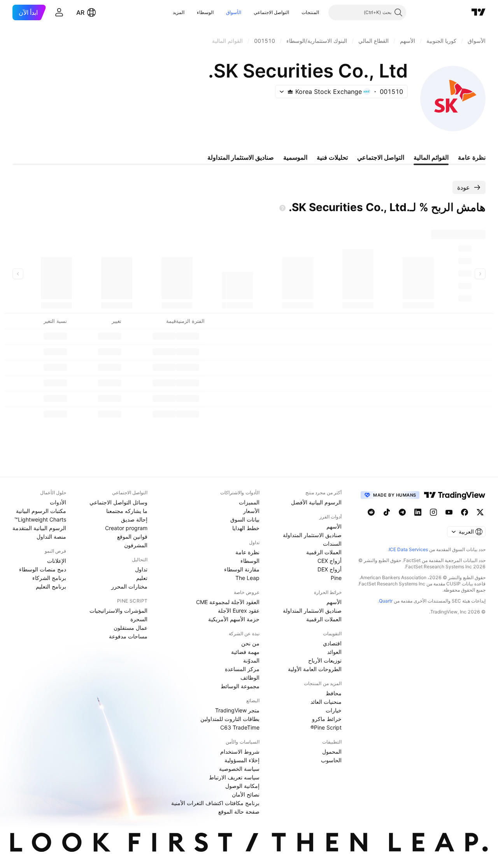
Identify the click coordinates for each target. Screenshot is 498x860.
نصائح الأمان (246, 794)
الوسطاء (205, 12)
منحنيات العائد (326, 701)
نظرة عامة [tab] (472, 157)
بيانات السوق (245, 519)
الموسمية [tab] (295, 157)
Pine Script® (326, 727)
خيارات (334, 710)
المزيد (178, 12)
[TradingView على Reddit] (371, 512)
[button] (295, 12)
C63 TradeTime (240, 727)
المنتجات (310, 12)
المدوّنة (251, 660)
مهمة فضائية (245, 652)
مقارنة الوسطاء (242, 569)
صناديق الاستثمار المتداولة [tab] (240, 157)
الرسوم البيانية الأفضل (316, 502)
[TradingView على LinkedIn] (417, 512)
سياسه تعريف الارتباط (234, 777)
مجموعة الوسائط (240, 686)
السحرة (138, 619)
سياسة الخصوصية (239, 768)
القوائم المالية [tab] (431, 157)
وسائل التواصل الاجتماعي (118, 502)
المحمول (332, 751)
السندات (332, 543)
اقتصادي (332, 643)
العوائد (334, 652)
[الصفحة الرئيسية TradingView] (479, 12)
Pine (336, 578)
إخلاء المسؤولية (242, 760)
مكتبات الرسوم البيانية (41, 511)
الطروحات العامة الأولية (315, 669)
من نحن (250, 643)
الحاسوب (331, 760)
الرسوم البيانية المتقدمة (39, 528)
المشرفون (135, 545)
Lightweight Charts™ (40, 519)
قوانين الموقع (132, 536)
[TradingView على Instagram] (433, 512)
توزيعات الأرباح (325, 660)
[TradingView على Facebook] (464, 512)
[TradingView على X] (480, 512)
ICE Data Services (408, 549)
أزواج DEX (329, 569)
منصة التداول (51, 536)
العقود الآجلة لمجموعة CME (228, 602)
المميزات (249, 502)
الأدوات (58, 502)
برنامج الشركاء (49, 578)
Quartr (386, 601)
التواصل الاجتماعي (271, 12)
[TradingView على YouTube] (449, 512)
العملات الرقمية (324, 552)
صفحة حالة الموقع (239, 811)
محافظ (334, 693)
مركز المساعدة (242, 669)
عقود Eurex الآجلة (239, 610)
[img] (290, 91)
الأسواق (233, 12)
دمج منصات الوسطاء (42, 569)
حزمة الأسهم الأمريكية (234, 619)
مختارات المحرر (129, 586)
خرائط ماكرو (327, 718)
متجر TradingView (237, 710)
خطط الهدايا (246, 528)
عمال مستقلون (130, 627)
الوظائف (250, 677)
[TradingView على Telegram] (402, 512)
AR (80, 12)
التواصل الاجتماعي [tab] (380, 157)
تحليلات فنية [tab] (332, 157)
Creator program (126, 528)
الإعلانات (56, 560)
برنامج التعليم (51, 586)
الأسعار (251, 511)
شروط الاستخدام (240, 751)
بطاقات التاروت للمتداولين (230, 718)
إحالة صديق (134, 519)
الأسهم (334, 526)
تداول (141, 569)
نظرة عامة (247, 552)
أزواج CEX (329, 560)
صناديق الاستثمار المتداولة (312, 535)
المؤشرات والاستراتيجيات (118, 610)
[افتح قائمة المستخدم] (59, 12)
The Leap (247, 578)
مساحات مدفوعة (128, 636)
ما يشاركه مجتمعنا (126, 511)
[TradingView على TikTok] (386, 512)
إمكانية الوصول (242, 785)
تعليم (141, 578)
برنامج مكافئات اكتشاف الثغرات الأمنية (215, 803)
